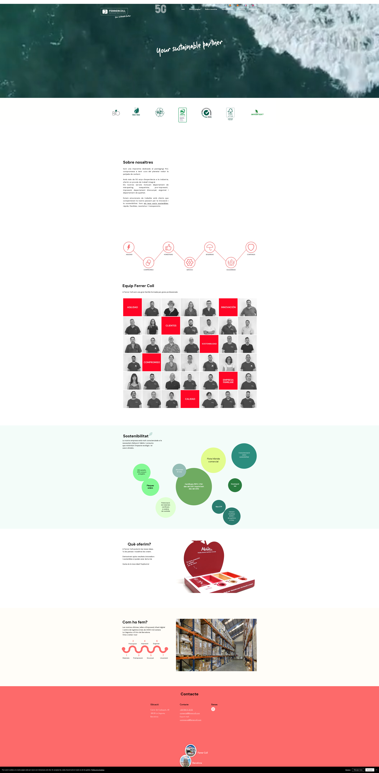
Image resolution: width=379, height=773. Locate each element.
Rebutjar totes (358, 770)
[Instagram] (213, 709)
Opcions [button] (347, 770)
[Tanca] (376, 769)
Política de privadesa (97, 770)
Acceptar (370, 770)
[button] (216, 190)
